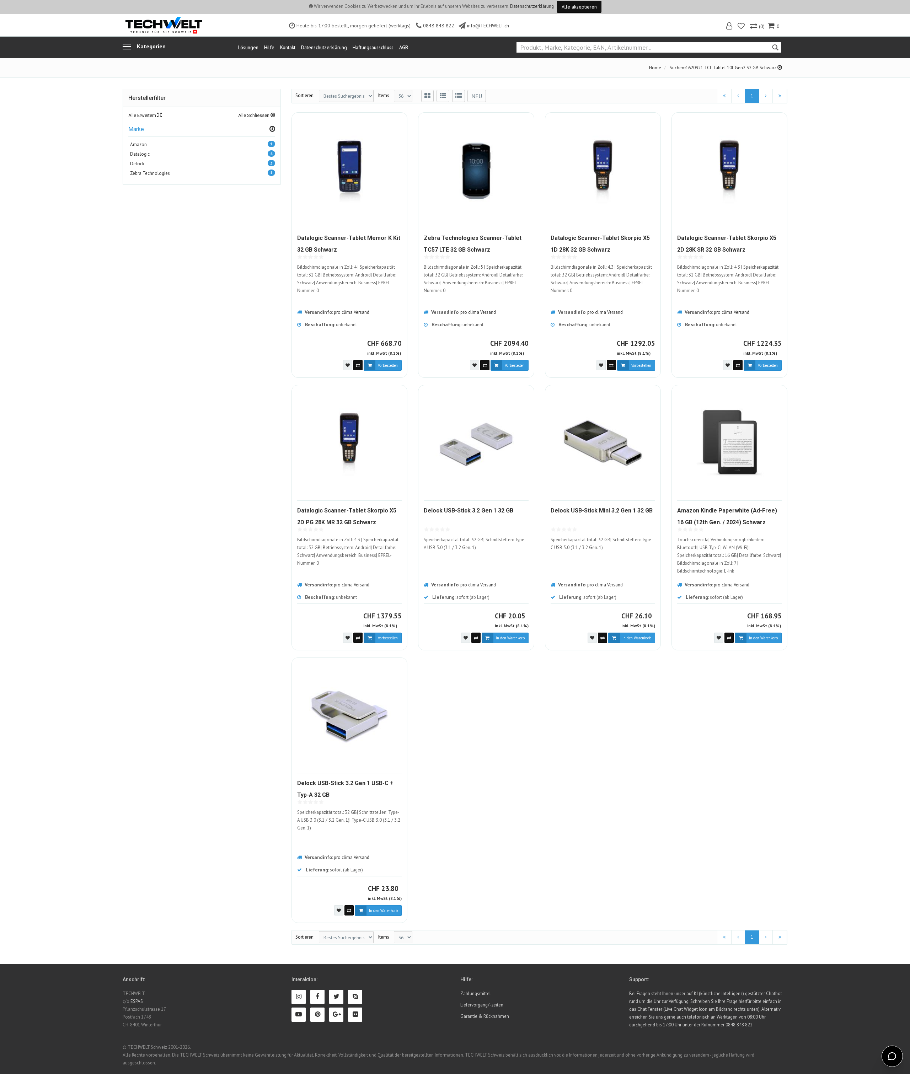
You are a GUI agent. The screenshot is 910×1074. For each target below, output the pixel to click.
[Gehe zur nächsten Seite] (766, 96)
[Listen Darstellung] (443, 96)
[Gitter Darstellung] (427, 96)
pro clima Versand (351, 312)
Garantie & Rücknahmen (484, 1016)
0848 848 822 (438, 25)
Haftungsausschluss (373, 47)
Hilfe (269, 47)
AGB (403, 47)
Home (655, 68)
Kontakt (287, 47)
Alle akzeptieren (579, 7)
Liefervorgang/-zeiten (481, 1005)
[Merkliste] (742, 27)
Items (383, 95)
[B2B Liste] (458, 96)
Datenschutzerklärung (532, 6)
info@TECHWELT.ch (488, 25)
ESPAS (136, 1001)
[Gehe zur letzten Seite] (779, 96)
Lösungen (248, 47)
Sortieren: (304, 95)
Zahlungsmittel (475, 993)
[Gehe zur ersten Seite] (724, 96)
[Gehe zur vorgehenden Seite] (738, 96)
